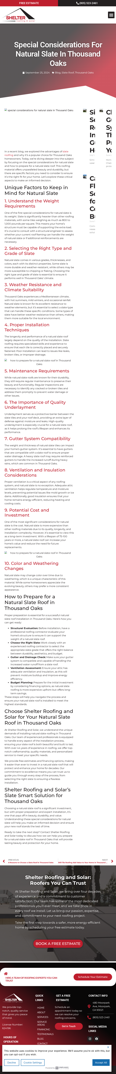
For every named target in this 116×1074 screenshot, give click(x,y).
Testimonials (43, 1034)
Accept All (101, 1062)
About (41, 1012)
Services (42, 1017)
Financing (43, 1029)
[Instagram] (89, 1038)
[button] (111, 15)
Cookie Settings (33, 1062)
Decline (11, 1062)
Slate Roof (68, 72)
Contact (42, 1043)
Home (40, 1007)
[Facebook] (96, 1038)
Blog (58, 72)
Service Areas (42, 1023)
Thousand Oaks (84, 72)
